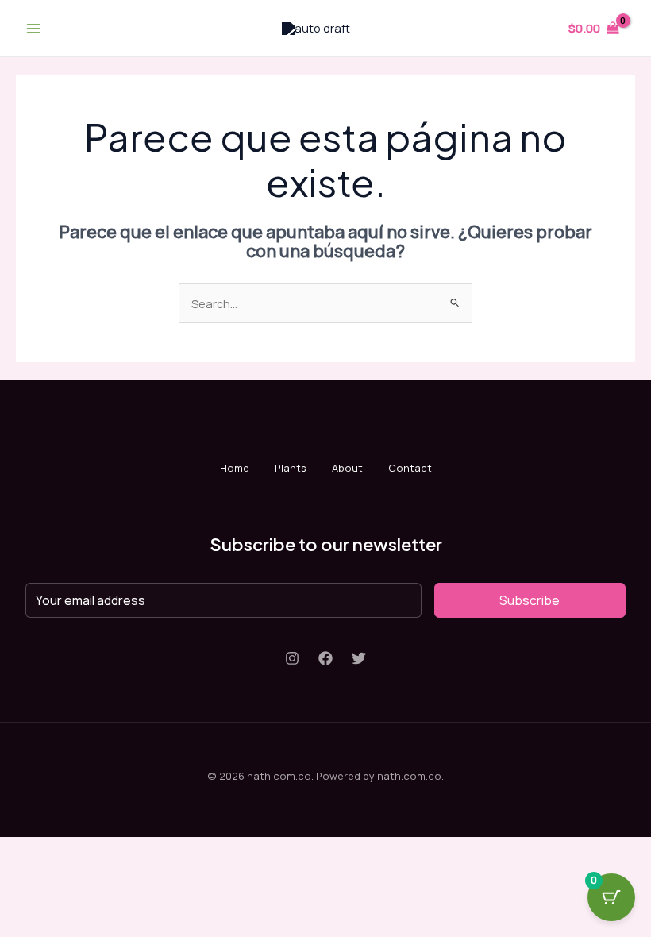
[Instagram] (292, 658)
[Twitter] (359, 658)
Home (234, 468)
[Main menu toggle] (33, 28)
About (347, 468)
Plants (290, 468)
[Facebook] (325, 658)
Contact (410, 468)
